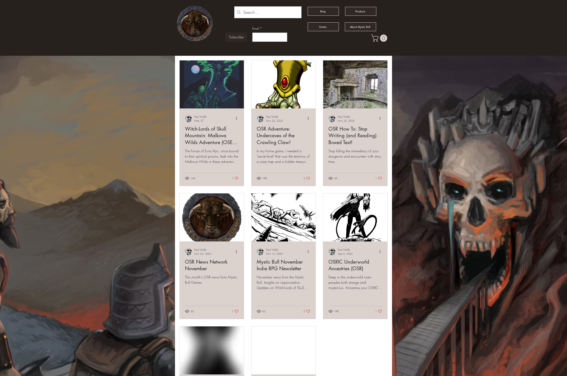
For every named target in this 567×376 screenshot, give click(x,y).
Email (257, 28)
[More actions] (238, 118)
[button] (380, 38)
